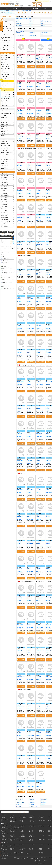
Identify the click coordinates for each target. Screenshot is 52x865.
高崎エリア (3, 848)
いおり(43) (38, 217)
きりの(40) (38, 190)
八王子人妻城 (3, 816)
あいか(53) (38, 568)
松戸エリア (31, 839)
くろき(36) (38, 489)
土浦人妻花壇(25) (4, 182)
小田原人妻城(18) (4, 202)
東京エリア (2, 19)
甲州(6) (17, 20)
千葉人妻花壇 (12, 835)
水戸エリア (3, 840)
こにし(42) (29, 676)
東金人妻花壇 (3, 835)
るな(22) (48, 543)
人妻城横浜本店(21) (4, 197)
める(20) (29, 783)
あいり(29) (29, 217)
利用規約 (35, 860)
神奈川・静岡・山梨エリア (6, 53)
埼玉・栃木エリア (4, 139)
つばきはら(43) (39, 597)
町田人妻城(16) (4, 208)
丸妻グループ (28, 857)
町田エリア (3, 821)
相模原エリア (12, 831)
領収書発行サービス (5, 252)
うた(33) (48, 489)
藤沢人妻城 (48, 86)
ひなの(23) (29, 732)
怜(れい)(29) (49, 57)
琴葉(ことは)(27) (21, 676)
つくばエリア (22, 840)
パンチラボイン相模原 (33, 806)
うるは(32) (48, 460)
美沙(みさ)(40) (20, 460)
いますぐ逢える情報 (28, 40)
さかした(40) (20, 624)
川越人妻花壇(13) (4, 217)
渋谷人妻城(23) (4, 191)
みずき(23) (19, 325)
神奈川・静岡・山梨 (10, 812)
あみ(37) (38, 381)
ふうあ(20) (48, 758)
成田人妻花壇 (22, 836)
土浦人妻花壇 (31, 835)
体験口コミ (3, 254)
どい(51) (48, 165)
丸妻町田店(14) (4, 210)
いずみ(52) (38, 83)
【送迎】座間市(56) (6, 94)
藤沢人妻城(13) (4, 215)
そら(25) (19, 543)
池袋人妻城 (3, 817)
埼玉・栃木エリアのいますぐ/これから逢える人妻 (10, 846)
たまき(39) (19, 433)
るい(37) (38, 516)
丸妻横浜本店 (22, 826)
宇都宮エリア (12, 848)
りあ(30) (29, 110)
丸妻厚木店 (19, 86)
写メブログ (35, 8)
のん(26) (29, 352)
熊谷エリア (41, 848)
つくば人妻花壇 (42, 835)
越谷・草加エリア (4, 849)
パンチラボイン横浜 (30, 328)
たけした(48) (49, 83)
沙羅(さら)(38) (20, 190)
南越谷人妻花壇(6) (4, 226)
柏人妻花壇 (3, 836)
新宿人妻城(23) (4, 188)
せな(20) (48, 408)
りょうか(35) (29, 433)
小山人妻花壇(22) (4, 193)
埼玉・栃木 (25, 812)
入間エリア (22, 849)
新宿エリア (3, 820)
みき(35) (29, 83)
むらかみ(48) (29, 597)
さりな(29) (19, 408)
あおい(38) (19, 57)
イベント (25, 8)
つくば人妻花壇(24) (4, 186)
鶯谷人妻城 (41, 817)
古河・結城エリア (23, 848)
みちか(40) (29, 650)
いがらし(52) (20, 136)
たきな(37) (29, 244)
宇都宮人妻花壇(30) (4, 175)
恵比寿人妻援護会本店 (24, 817)
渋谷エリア (22, 820)
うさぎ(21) (48, 568)
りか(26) (48, 706)
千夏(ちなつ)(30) (40, 650)
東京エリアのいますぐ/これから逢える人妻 (9, 818)
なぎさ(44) (19, 597)
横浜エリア (31, 830)
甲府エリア (22, 830)
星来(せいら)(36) (21, 217)
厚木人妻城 (48, 59)
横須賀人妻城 (31, 804)
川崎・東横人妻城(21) (5, 195)
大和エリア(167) (5, 83)
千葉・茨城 (18, 812)
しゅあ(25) (29, 57)
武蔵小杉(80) (18, 23)
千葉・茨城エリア (4, 108)
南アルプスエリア (13, 830)
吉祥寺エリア (12, 821)
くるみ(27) (29, 190)
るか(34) (19, 732)
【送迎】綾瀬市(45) (6, 96)
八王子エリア (31, 821)
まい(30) (38, 460)
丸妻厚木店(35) (4, 173)
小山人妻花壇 (22, 844)
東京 (3, 812)
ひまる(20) (19, 244)
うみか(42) (29, 381)
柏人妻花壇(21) (4, 201)
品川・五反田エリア (32, 820)
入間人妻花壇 (3, 844)
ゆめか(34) (29, 624)
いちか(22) (48, 217)
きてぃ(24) (19, 783)
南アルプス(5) (31, 20)
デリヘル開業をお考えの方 (33, 858)
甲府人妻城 (31, 825)
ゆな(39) (29, 568)
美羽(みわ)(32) (20, 489)
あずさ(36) (19, 352)
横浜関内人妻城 (23, 825)
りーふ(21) (29, 758)
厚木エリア (22, 831)
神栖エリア (31, 840)
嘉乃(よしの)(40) (21, 706)
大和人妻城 (29, 59)
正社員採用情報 (4, 858)
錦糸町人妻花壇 (42, 816)
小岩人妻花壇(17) (4, 204)
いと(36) (38, 352)
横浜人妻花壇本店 (32, 826)
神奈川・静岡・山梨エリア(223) (23, 18)
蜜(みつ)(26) (39, 433)
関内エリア (41, 830)
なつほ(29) (38, 732)
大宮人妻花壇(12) (4, 223)
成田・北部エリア (42, 839)
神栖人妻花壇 (12, 836)
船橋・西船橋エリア (13, 839)
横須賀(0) (30, 25)
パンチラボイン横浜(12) (5, 221)
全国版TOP (5, 8)
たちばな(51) (39, 110)
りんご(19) (29, 325)
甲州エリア (3, 830)
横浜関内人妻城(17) (4, 206)
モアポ (45, 8)
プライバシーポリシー (42, 860)
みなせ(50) (19, 650)
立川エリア (22, 821)
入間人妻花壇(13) (4, 219)
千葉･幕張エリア (4, 839)
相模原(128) (31, 23)
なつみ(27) (38, 325)
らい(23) (48, 516)
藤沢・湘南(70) (19, 25)
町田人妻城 (12, 816)
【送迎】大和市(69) (6, 92)
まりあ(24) (48, 624)
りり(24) (38, 624)
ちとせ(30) (38, 706)
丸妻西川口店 (3, 845)
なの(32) (38, 408)
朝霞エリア (31, 849)
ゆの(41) (29, 516)
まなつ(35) (38, 676)
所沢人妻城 (12, 844)
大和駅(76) (4, 85)
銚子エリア (12, 840)
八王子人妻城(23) (4, 190)
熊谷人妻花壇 (12, 845)
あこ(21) (48, 433)
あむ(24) (19, 758)
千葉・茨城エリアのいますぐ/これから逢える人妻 (10, 837)
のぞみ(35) (29, 408)
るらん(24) (19, 165)
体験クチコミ (28, 853)
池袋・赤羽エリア (13, 820)
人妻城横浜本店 (39, 59)
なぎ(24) (38, 758)
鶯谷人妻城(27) (4, 177)
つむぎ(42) (48, 244)
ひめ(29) (48, 190)
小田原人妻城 (18, 804)
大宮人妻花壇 (41, 844)
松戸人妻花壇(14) (4, 212)
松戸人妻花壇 (22, 835)
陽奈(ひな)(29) (30, 298)
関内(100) (18, 21)
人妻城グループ (4, 857)
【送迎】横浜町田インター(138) (7, 90)
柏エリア (21, 839)
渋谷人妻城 (31, 817)
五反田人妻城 (12, 817)
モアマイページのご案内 (6, 246)
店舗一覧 (15, 8)
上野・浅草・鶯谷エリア (43, 820)
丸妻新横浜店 (38, 220)
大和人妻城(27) (4, 179)
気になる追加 (21, 66)
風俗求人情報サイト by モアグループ (21, 858)
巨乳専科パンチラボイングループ (45, 857)
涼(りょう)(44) (39, 136)
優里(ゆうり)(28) (40, 298)
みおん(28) (48, 732)
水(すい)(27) (29, 460)
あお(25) (38, 543)
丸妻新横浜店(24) (4, 184)
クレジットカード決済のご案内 (7, 249)
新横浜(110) (31, 21)
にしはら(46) (49, 325)
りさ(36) (19, 83)
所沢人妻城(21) (4, 199)
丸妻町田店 (22, 816)
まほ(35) (19, 298)
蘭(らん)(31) (20, 516)
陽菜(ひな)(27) (30, 543)
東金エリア (50, 839)
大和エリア (31, 831)
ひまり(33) (48, 272)
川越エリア (12, 849)
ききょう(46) (39, 783)
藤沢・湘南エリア (42, 831)
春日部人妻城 (31, 844)
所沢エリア (41, 849)
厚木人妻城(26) (4, 180)
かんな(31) (48, 352)
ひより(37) (29, 136)
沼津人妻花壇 (31, 799)
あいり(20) (29, 272)
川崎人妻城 (18, 806)
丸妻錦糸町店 (31, 816)
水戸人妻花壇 (31, 836)
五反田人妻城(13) (4, 213)
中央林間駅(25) (5, 87)
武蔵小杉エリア (3, 831)
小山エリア (31, 848)
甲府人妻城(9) (3, 224)
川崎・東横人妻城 (20, 59)
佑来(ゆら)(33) (20, 272)
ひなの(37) (38, 165)
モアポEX (41, 853)
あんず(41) (29, 706)
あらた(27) (19, 568)
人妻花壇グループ (17, 857)
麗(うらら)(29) (30, 489)
